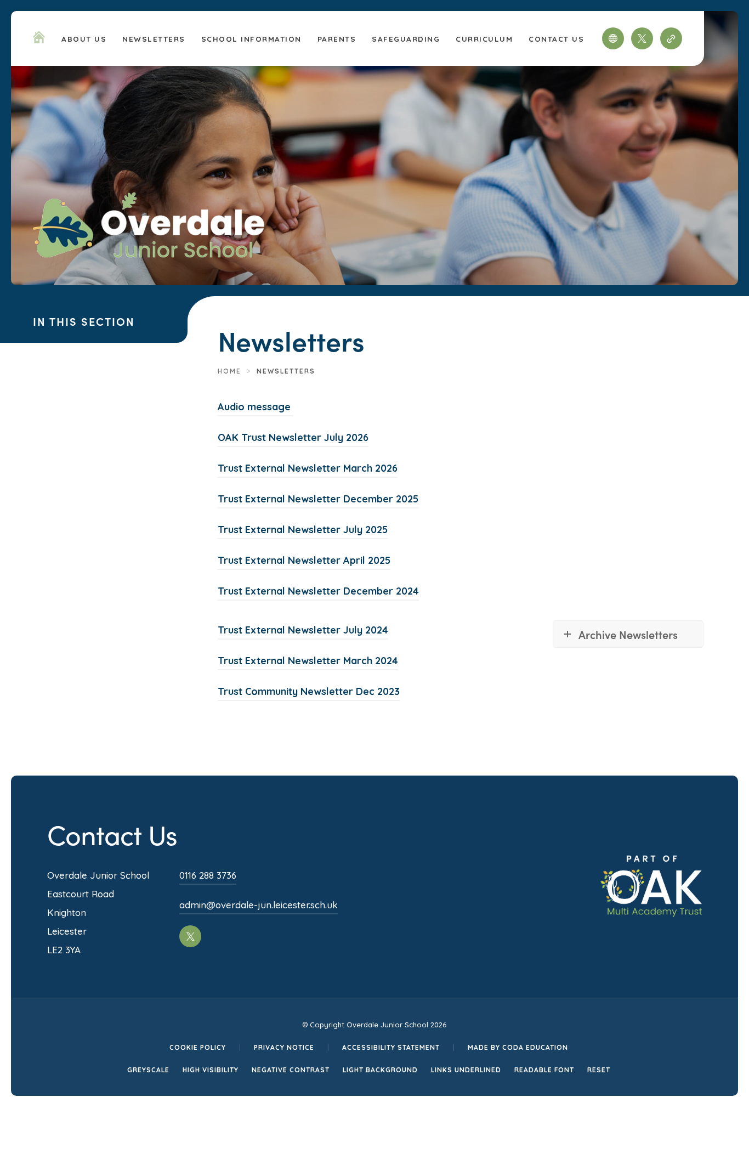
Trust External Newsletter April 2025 (304, 562)
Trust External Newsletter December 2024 (318, 593)
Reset (598, 1070)
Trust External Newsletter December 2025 (318, 500)
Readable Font (544, 1070)
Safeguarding (406, 38)
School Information (251, 38)
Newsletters (153, 38)
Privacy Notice (284, 1047)
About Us (83, 38)
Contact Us (556, 38)
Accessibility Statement (391, 1047)
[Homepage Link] (39, 40)
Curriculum (484, 38)
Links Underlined (466, 1070)
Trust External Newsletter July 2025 (303, 531)
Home (229, 371)
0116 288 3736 (207, 875)
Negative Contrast (291, 1070)
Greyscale (148, 1070)
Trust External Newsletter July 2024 (303, 632)
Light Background (380, 1070)
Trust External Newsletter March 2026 (308, 470)
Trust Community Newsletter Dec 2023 (309, 693)
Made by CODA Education (518, 1047)
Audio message (255, 408)
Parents (336, 38)
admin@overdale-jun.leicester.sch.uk (258, 904)
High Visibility (211, 1070)
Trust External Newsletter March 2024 (308, 662)
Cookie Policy (197, 1047)
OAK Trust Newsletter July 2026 (293, 439)
